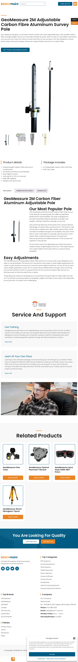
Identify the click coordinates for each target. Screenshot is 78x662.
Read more (13, 478)
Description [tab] (7, 191)
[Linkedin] (8, 568)
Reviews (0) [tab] (42, 191)
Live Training (12, 327)
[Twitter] (12, 568)
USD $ (74, 19)
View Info (8, 342)
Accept (52, 654)
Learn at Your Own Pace (18, 356)
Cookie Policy (41, 658)
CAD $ (74, 23)
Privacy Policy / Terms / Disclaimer (56, 658)
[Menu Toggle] (75, 4)
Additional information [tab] (24, 191)
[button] (74, 638)
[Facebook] (3, 568)
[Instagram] (17, 568)
